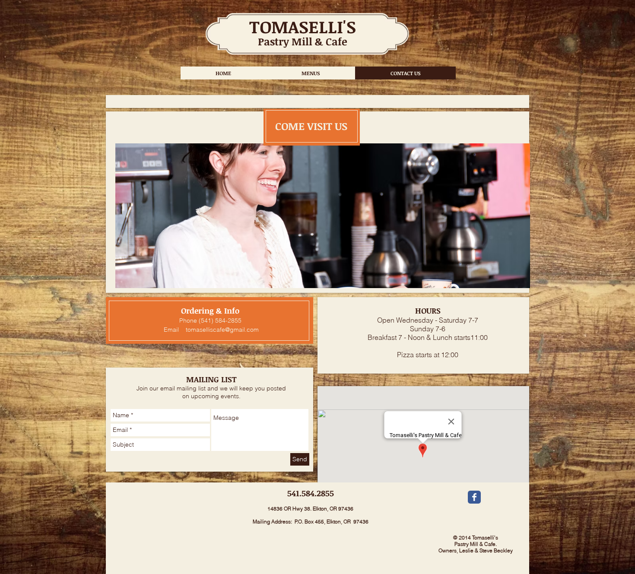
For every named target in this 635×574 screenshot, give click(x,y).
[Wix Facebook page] (474, 497)
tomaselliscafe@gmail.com (222, 329)
